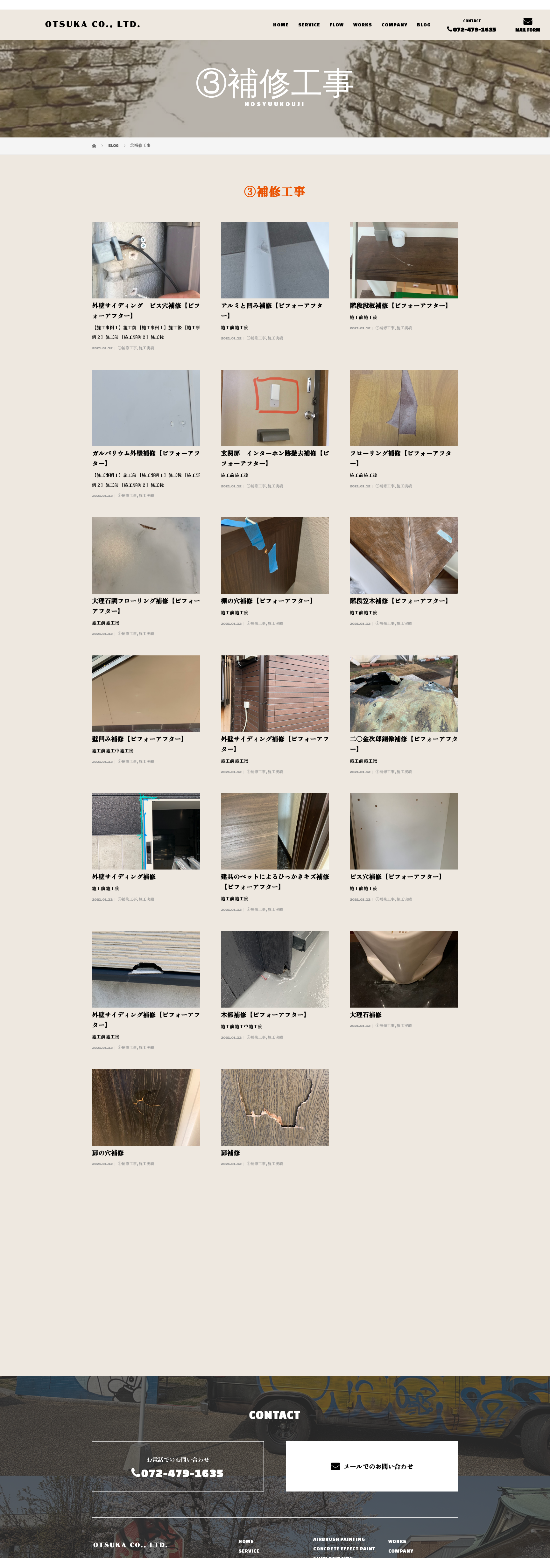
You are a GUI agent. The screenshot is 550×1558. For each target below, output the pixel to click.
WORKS (362, 15)
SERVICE (309, 15)
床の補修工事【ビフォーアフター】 (401, 1152)
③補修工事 (127, 348)
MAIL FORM (527, 20)
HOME (281, 15)
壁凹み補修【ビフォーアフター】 (139, 739)
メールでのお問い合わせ (377, 1332)
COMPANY (394, 15)
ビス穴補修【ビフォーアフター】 (397, 876)
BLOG (424, 15)
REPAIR (322, 1433)
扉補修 (230, 1152)
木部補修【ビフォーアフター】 (265, 1014)
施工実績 (146, 348)
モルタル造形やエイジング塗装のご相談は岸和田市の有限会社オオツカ (161, 1516)
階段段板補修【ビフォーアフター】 (401, 305)
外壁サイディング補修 (124, 876)
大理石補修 (366, 1014)
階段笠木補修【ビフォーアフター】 (401, 600)
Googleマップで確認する (124, 1475)
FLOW (337, 15)
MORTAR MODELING (263, 1427)
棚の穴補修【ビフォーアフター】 (268, 600)
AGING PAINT (254, 1437)
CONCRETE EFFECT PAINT (344, 1414)
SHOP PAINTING (333, 1423)
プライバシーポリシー (431, 1516)
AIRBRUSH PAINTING (339, 1404)
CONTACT (400, 1435)
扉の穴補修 (108, 1152)
